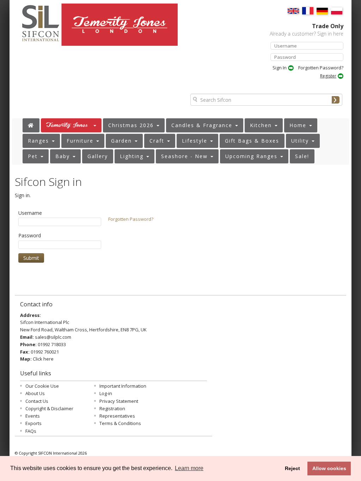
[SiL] (37, 27)
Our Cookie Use (42, 386)
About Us (35, 393)
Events (32, 416)
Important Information (122, 386)
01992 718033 (52, 344)
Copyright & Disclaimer (49, 408)
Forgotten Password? (320, 67)
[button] (71, 125)
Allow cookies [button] (329, 468)
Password (29, 235)
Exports (33, 423)
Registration (112, 408)
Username (30, 213)
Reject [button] (292, 468)
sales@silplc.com (53, 337)
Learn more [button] (189, 468)
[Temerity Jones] (121, 28)
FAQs (30, 431)
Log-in (105, 393)
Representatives (117, 416)
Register (328, 76)
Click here (43, 359)
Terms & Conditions (120, 423)
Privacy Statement (118, 401)
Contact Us (36, 401)
